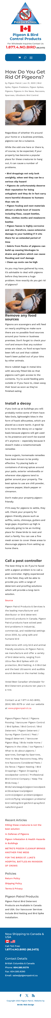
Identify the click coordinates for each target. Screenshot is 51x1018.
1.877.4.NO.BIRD (21, 47)
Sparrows (9, 95)
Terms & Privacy (14, 888)
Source (9, 600)
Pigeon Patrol (14, 83)
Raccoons (39, 91)
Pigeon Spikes (36, 87)
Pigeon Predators (20, 87)
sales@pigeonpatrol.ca (25, 975)
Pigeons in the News (24, 91)
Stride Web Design (25, 1005)
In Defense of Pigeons (17, 834)
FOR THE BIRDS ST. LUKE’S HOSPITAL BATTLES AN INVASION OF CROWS (23, 861)
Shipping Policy (13, 883)
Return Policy (12, 878)
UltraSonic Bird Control (27, 95)
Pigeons (9, 91)
